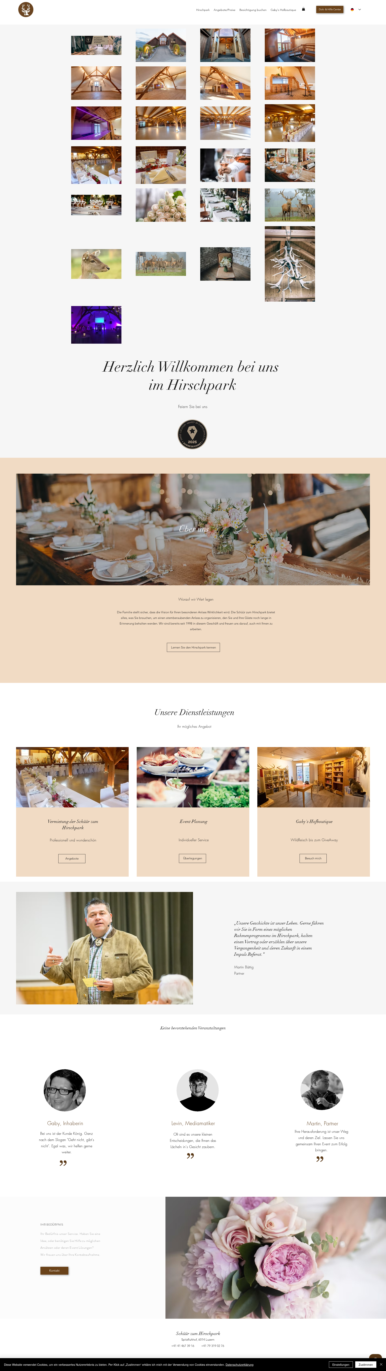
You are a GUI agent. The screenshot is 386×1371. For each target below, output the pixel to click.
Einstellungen (340, 1365)
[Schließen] (381, 1364)
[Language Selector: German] (356, 9)
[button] (303, 9)
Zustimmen (366, 1365)
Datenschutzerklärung (240, 1365)
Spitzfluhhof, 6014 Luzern (197, 1339)
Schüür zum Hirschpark (198, 1333)
